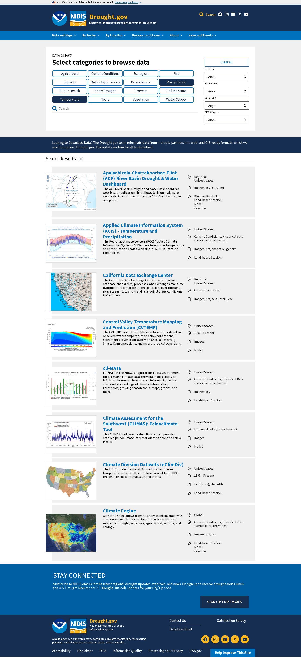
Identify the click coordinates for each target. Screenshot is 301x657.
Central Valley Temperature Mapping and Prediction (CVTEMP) (142, 325)
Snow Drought (105, 91)
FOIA (102, 651)
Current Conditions (105, 73)
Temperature (70, 99)
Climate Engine (119, 511)
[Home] (78, 18)
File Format (211, 83)
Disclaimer (85, 651)
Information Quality (127, 651)
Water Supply (176, 99)
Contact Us (178, 620)
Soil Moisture (176, 91)
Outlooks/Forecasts (105, 82)
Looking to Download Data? (72, 142)
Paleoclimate (140, 82)
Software (140, 91)
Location (210, 69)
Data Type (210, 97)
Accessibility (61, 651)
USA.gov (195, 651)
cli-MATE (112, 368)
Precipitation (176, 82)
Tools (105, 99)
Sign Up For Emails (224, 601)
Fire (176, 73)
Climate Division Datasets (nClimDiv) (143, 464)
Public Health (69, 91)
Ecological (140, 73)
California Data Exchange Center (138, 275)
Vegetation (141, 99)
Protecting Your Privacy (165, 651)
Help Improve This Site (233, 652)
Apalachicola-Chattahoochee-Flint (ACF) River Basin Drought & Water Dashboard (140, 178)
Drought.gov (108, 16)
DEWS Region (212, 112)
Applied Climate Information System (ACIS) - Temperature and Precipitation (143, 231)
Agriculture (69, 73)
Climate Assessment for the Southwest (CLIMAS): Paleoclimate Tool (140, 424)
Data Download (181, 629)
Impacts (70, 82)
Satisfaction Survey (231, 620)
